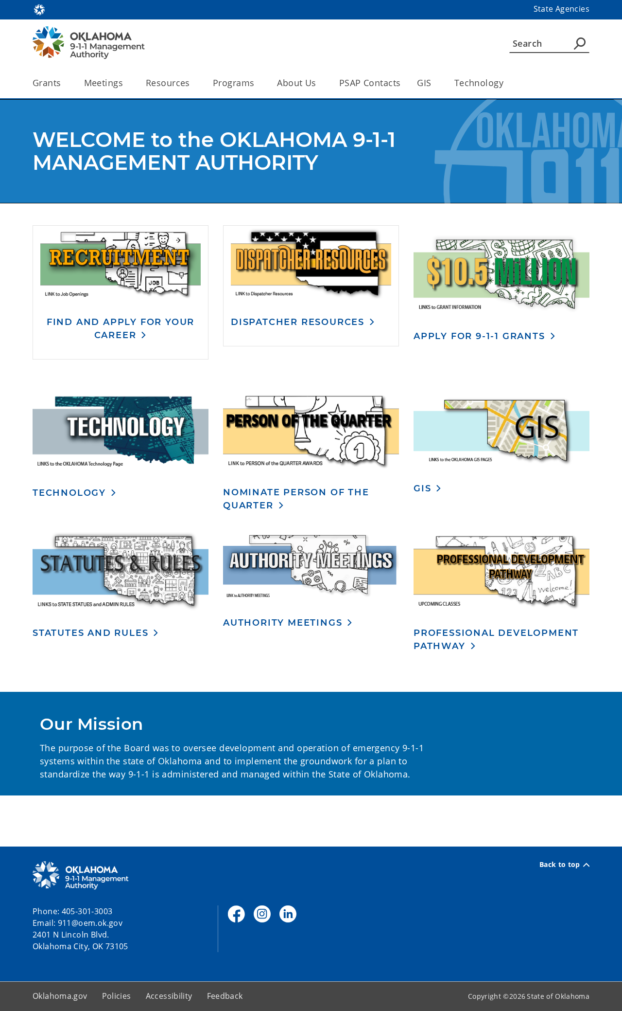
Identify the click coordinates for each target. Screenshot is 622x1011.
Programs (233, 83)
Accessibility (169, 996)
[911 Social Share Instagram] (262, 913)
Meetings (103, 83)
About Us (296, 83)
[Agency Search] (579, 43)
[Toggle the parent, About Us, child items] (319, 83)
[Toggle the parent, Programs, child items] (257, 83)
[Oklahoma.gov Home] (39, 9)
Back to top (559, 864)
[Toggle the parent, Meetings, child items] (126, 83)
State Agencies (561, 8)
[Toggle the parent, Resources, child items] (193, 83)
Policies (116, 996)
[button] (120, 328)
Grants (47, 83)
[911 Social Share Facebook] (236, 913)
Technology (478, 83)
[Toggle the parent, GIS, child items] (435, 83)
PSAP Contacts (370, 83)
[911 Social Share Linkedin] (287, 913)
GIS (424, 83)
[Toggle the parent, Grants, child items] (64, 83)
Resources (168, 83)
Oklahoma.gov (60, 996)
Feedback (225, 996)
